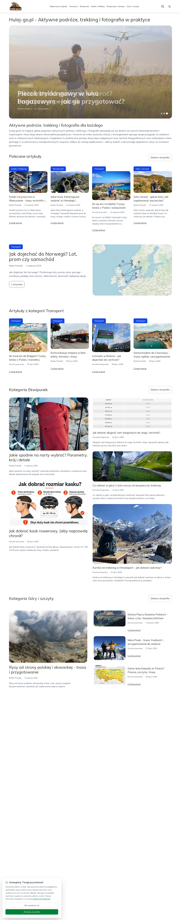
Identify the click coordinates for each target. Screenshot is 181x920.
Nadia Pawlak (15, 205)
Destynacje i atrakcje (116, 6)
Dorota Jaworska (99, 212)
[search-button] (162, 6)
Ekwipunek (84, 6)
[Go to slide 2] (164, 113)
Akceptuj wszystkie (32, 912)
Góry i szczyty (133, 6)
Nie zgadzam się (32, 905)
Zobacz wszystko (160, 157)
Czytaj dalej (16, 284)
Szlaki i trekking (98, 6)
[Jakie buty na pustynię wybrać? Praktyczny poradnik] (90, 72)
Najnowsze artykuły (58, 6)
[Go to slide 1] (161, 113)
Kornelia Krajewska (25, 109)
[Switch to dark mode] (169, 6)
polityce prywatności (41, 899)
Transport (73, 6)
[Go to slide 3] (167, 114)
